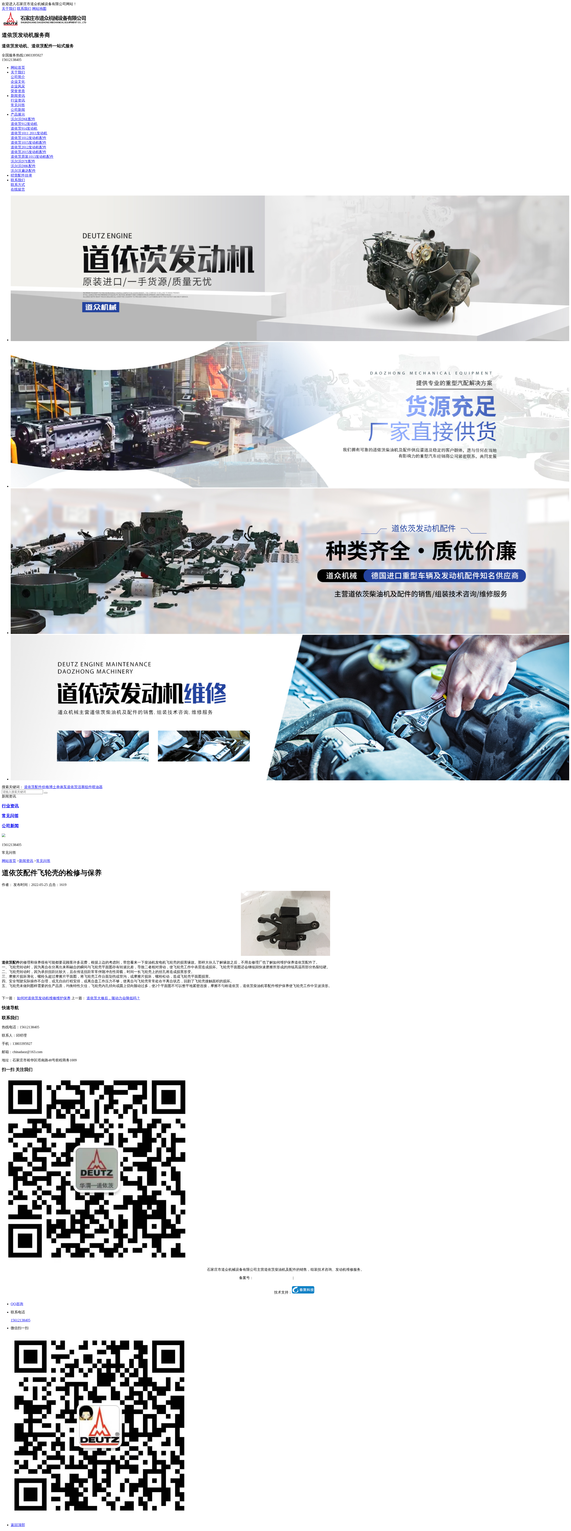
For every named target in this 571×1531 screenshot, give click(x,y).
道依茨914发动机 (24, 128)
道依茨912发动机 (24, 124)
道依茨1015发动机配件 (28, 142)
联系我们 (24, 8)
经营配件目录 (21, 175)
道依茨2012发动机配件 (28, 147)
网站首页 (18, 67)
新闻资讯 (18, 96)
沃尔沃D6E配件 (23, 119)
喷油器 (97, 787)
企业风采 (18, 86)
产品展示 (18, 114)
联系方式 (18, 185)
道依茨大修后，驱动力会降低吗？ (113, 998)
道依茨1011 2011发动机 (29, 133)
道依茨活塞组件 (79, 787)
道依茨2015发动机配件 (28, 152)
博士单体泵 (58, 787)
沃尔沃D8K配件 (23, 166)
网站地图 (39, 8)
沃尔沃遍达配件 (23, 171)
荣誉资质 (18, 91)
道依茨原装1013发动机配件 (32, 156)
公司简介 (18, 77)
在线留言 (18, 189)
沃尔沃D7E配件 (23, 161)
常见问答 (18, 105)
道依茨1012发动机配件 (28, 138)
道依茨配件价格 (36, 787)
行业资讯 (18, 100)
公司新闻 (18, 110)
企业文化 (18, 81)
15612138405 (20, 1320)
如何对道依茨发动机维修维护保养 (43, 998)
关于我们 (9, 8)
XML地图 (324, 1278)
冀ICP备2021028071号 (270, 1278)
